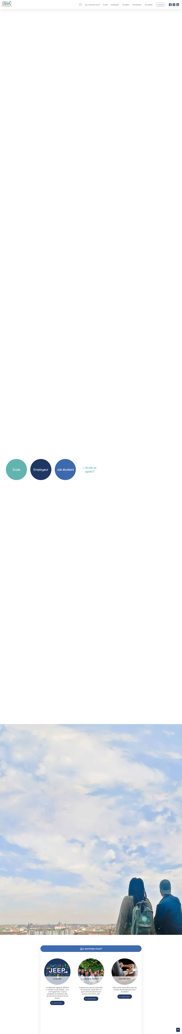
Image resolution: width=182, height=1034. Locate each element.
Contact (160, 5)
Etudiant (126, 5)
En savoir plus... (57, 1003)
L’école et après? (89, 469)
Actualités (149, 5)
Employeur (115, 5)
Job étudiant (65, 469)
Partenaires (136, 5)
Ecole (105, 5)
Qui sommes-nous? (92, 5)
